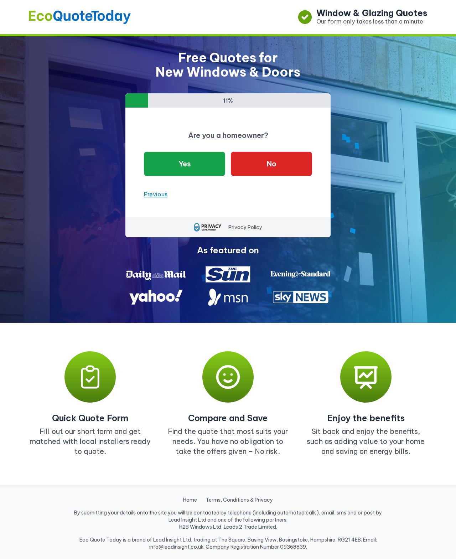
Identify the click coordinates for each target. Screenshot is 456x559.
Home (190, 500)
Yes (184, 163)
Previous (155, 194)
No (271, 163)
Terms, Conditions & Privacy (239, 500)
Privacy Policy (245, 227)
